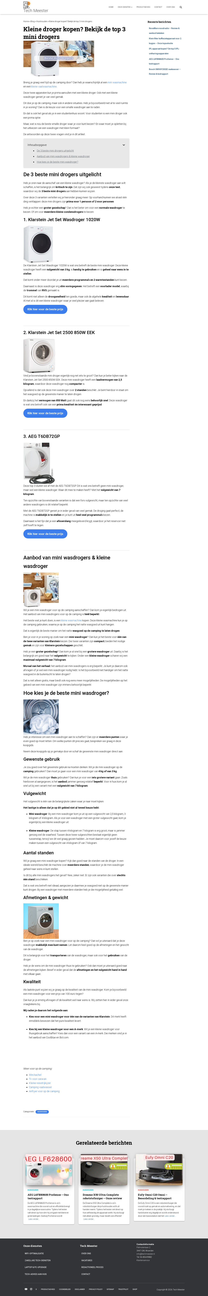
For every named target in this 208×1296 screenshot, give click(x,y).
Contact (158, 7)
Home (111, 7)
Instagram (31, 1289)
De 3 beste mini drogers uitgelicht (55, 150)
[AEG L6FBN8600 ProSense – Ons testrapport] (48, 1169)
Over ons (170, 7)
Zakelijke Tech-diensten (38, 1260)
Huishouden (41, 21)
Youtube (26, 1289)
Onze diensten (124, 7)
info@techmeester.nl (146, 1254)
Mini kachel (35, 1074)
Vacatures (86, 1260)
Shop (135, 1289)
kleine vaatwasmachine (44, 86)
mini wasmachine (117, 82)
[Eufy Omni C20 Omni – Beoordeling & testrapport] (159, 1169)
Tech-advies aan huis (36, 1274)
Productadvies (143, 7)
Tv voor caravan (37, 1078)
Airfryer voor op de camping (44, 1091)
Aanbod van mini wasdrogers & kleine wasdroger (63, 156)
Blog (33, 21)
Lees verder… (33, 1219)
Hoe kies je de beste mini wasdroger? (57, 161)
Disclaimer (80, 1289)
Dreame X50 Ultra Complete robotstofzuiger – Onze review (102, 1196)
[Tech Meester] (35, 7)
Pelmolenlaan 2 (143, 1247)
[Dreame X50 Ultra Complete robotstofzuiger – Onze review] (104, 1169)
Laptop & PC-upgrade (36, 1267)
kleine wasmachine (71, 620)
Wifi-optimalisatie (34, 1253)
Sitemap (110, 1289)
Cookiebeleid (65, 1289)
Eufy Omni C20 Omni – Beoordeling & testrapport (154, 1196)
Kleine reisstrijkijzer (40, 1083)
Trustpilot (123, 1289)
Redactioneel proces (92, 1267)
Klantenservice (143, 1260)
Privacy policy (95, 1289)
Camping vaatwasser (40, 1087)
